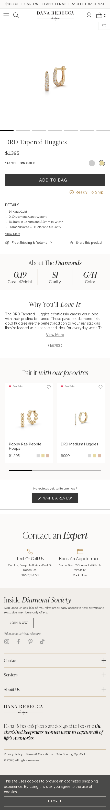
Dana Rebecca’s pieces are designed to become (53, 732)
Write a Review (60, 499)
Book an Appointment (80, 558)
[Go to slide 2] (43, 470)
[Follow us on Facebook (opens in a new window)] (18, 641)
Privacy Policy (13, 754)
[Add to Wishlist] (49, 387)
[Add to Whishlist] (104, 26)
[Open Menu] (6, 15)
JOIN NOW (19, 623)
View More (12, 234)
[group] (20, 277)
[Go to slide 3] (66, 470)
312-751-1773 (30, 575)
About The (55, 263)
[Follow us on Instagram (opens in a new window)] (6, 641)
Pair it (55, 372)
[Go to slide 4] (89, 470)
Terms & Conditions (39, 754)
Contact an (55, 535)
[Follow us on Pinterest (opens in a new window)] (30, 641)
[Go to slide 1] (20, 470)
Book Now (80, 575)
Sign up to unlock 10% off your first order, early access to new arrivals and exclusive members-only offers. (54, 610)
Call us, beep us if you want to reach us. (30, 567)
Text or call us (30, 558)
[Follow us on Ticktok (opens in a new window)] (42, 641)
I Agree (55, 801)
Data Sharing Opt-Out (70, 754)
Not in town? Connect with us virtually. (80, 567)
